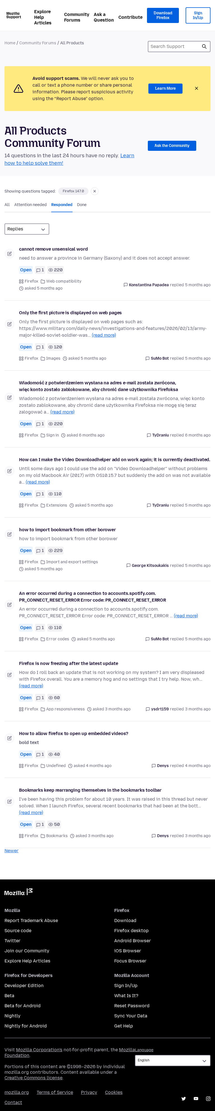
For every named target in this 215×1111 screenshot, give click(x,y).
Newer (11, 850)
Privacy (89, 1092)
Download (125, 920)
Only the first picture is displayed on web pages (70, 312)
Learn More (165, 88)
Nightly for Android (25, 1026)
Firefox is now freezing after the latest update (68, 663)
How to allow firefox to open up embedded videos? (73, 733)
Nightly (12, 1015)
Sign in (52, 435)
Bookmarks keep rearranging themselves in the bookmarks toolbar (90, 790)
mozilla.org (16, 1092)
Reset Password (131, 1005)
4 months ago (198, 765)
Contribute (130, 17)
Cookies (114, 1092)
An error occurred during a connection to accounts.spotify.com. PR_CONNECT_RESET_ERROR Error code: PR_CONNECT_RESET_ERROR (92, 597)
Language (144, 1050)
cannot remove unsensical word (53, 249)
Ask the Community (172, 145)
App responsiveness (65, 709)
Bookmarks (57, 835)
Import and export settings (72, 562)
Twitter (12, 940)
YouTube (196, 1098)
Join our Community (26, 950)
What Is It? (126, 995)
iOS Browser (127, 950)
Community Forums (76, 17)
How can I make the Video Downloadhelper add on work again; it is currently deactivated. (114, 459)
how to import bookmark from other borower (67, 529)
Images (53, 358)
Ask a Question (104, 17)
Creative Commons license (33, 1077)
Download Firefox (163, 15)
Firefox (31, 281)
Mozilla (18, 892)
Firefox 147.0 (73, 191)
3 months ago (198, 709)
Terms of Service (55, 1092)
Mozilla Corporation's (39, 1049)
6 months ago (198, 435)
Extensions (56, 505)
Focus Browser (130, 961)
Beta (9, 995)
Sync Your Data (130, 1015)
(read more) (104, 335)
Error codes (57, 639)
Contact (13, 1102)
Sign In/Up (198, 15)
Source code (17, 930)
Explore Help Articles (43, 17)
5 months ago (198, 285)
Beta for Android (22, 1005)
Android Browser (132, 940)
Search (204, 46)
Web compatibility (63, 281)
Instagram (208, 1098)
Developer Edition (24, 985)
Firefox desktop (131, 930)
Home (9, 43)
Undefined (56, 765)
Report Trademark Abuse (31, 920)
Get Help (123, 1026)
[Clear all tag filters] (95, 191)
